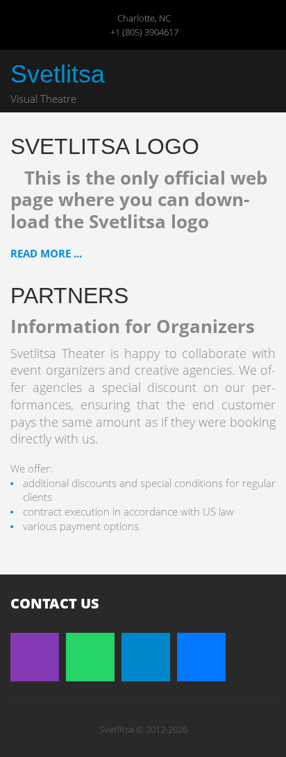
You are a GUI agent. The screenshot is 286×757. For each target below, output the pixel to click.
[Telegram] (145, 657)
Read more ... (46, 253)
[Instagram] (34, 657)
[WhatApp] (90, 657)
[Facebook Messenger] (201, 657)
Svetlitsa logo (104, 146)
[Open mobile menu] (265, 76)
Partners (69, 295)
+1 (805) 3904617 (144, 32)
